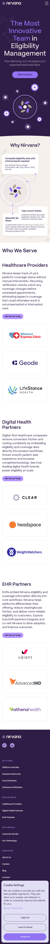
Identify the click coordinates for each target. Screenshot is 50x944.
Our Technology (9, 841)
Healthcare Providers (12, 804)
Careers (5, 864)
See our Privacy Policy (13, 908)
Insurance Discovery (11, 774)
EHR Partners (8, 817)
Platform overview (10, 767)
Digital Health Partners (12, 811)
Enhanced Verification (12, 787)
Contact (6, 877)
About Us (6, 857)
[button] (46, 3)
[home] (11, 3)
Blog (4, 871)
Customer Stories (10, 834)
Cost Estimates (9, 781)
